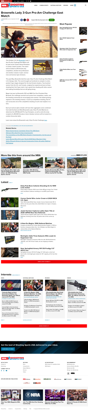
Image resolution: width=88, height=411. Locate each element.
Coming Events (44, 5)
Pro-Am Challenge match (27, 125)
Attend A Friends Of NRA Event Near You (77, 403)
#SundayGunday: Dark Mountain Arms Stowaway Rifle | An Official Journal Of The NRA (76, 294)
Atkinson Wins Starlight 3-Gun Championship (19, 133)
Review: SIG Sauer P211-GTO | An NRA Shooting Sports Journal (54, 301)
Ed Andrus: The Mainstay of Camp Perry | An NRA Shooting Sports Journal (33, 306)
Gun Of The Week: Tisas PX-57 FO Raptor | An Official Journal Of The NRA (77, 301)
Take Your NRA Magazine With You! (10, 403)
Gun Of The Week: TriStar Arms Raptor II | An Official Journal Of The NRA (77, 310)
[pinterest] (27, 19)
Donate (22, 1)
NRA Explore (47, 366)
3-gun (12, 125)
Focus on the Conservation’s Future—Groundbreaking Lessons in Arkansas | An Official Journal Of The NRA (10, 314)
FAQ (30, 408)
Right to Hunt (12, 298)
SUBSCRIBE (7, 349)
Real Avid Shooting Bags (51, 296)
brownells (16, 125)
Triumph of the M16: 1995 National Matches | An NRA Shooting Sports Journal (32, 311)
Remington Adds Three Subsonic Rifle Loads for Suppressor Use (38, 237)
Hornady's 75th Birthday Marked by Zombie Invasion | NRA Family (32, 171)
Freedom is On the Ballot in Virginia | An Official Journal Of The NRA (76, 306)
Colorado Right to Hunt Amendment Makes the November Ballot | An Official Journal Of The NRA (11, 294)
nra (25, 297)
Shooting (54, 298)
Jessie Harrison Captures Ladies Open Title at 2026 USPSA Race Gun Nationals (37, 212)
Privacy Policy (3, 408)
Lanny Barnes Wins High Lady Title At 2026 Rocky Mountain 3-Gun (26, 139)
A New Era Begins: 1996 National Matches (36, 223)
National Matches (56, 5)
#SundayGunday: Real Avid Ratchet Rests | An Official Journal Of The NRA (54, 293)
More (10, 182)
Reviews (65, 5)
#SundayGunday (71, 298)
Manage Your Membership (72, 370)
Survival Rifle (82, 298)
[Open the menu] (75, 5)
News (35, 5)
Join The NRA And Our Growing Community (33, 403)
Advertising (3, 366)
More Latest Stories (49, 261)
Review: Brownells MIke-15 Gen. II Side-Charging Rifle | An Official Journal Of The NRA (55, 171)
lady (20, 125)
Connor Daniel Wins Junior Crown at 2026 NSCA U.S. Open (39, 199)
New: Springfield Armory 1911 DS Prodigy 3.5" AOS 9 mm (38, 249)
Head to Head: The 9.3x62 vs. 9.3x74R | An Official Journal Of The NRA (55, 310)
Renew (18, 1)
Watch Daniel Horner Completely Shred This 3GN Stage (22, 131)
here (45, 120)
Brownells (22, 60)
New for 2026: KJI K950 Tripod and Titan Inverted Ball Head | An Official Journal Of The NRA (10, 302)
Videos (69, 278)
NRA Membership (71, 364)
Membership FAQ (70, 368)
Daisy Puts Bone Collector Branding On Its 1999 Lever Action (38, 187)
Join (15, 1)
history (36, 297)
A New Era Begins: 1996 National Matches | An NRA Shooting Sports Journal (32, 293)
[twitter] (24, 19)
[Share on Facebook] (21, 19)
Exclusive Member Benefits (73, 366)
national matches (30, 297)
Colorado (4, 298)
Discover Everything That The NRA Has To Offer (54, 403)
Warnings (25, 408)
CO (7, 298)
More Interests (15, 275)
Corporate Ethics (18, 408)
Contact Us (3, 364)
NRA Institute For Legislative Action (52, 364)
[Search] (85, 5)
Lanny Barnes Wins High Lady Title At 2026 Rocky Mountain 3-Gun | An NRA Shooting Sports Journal (10, 172)
